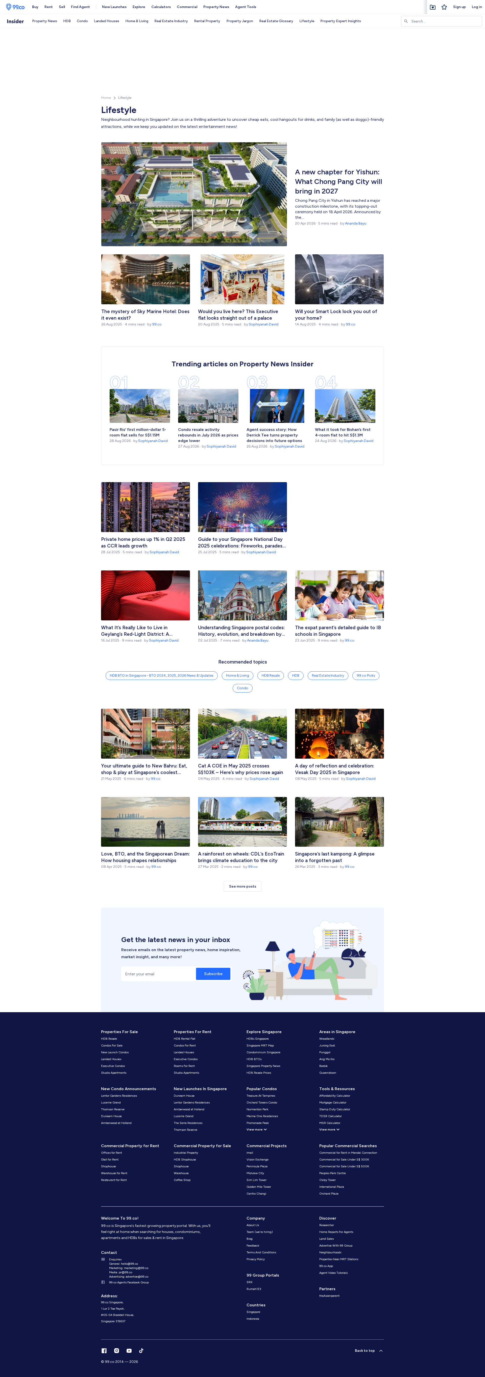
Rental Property (207, 21)
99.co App (326, 1266)
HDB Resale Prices (259, 1073)
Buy (35, 7)
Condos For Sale (112, 1045)
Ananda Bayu (355, 223)
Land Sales (326, 1239)
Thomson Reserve (113, 1109)
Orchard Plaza (328, 1193)
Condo (82, 21)
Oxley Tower (327, 1180)
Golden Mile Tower (259, 1187)
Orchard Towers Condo (262, 1102)
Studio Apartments (113, 1073)
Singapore (253, 1312)
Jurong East (327, 1045)
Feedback (253, 1245)
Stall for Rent (109, 1159)
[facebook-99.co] (104, 1351)
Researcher (326, 1225)
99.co (157, 324)
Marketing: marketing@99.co (128, 1268)
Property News (216, 7)
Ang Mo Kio (326, 1059)
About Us (253, 1225)
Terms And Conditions (261, 1252)
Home (106, 98)
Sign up (459, 7)
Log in (477, 7)
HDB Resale (271, 675)
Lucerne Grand (111, 1102)
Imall (250, 1152)
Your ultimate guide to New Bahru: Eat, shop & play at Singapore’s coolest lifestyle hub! (144, 769)
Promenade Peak (258, 1123)
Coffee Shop (182, 1180)
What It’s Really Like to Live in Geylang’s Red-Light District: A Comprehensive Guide (135, 631)
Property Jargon (239, 21)
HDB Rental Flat (184, 1038)
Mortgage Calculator (332, 1102)
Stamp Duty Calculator (334, 1109)
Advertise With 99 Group (335, 1245)
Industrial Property (186, 1152)
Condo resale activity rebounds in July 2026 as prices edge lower (208, 435)
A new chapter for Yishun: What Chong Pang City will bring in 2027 (338, 181)
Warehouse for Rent (114, 1173)
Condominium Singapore (263, 1052)
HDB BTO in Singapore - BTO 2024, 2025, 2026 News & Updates (161, 675)
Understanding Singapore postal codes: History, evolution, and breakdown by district (241, 631)
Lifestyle (306, 21)
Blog (250, 1239)
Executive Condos (113, 1066)
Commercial (187, 7)
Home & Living (136, 21)
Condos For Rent (185, 1045)
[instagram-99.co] (116, 1351)
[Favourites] (433, 7)
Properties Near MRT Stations (338, 1259)
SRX (249, 1282)
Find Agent (80, 7)
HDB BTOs (254, 1059)
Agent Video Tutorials (333, 1273)
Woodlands (326, 1038)
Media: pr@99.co (120, 1272)
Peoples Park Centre (332, 1173)
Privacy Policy (256, 1259)
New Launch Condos (115, 1052)
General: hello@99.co (123, 1263)
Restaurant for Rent (114, 1180)
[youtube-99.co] (129, 1351)
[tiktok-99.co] (141, 1351)
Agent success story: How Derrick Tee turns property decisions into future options (275, 435)
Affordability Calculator (334, 1095)
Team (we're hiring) (260, 1232)
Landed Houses (106, 21)
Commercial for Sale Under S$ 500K (344, 1166)
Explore (139, 7)
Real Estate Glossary (276, 21)
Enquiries (115, 1259)
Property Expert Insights (340, 21)
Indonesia (253, 1318)
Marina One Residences (262, 1116)
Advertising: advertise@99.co (128, 1276)
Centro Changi (256, 1193)
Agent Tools (245, 7)
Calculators (161, 7)
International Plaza (331, 1187)
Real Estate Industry (171, 21)
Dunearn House (111, 1116)
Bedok (323, 1066)
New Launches (114, 7)
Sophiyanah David (263, 324)
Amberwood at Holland (116, 1123)
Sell (62, 7)
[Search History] (444, 7)
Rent (48, 7)
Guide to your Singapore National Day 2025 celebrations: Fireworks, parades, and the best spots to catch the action (241, 542)
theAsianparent (329, 1296)
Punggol (324, 1052)
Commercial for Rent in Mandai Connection (348, 1152)
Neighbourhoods (330, 1252)
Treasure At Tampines (261, 1095)
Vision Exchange (258, 1159)
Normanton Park (257, 1109)
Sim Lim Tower (256, 1180)
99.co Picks (366, 675)
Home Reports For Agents (336, 1232)
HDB (67, 21)
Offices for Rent (111, 1152)
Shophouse (108, 1166)
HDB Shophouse (185, 1159)
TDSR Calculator (330, 1116)
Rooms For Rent (184, 1066)
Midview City (255, 1173)
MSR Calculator (329, 1123)
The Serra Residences (188, 1123)
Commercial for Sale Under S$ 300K (344, 1159)
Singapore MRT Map (260, 1045)
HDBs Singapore (258, 1038)
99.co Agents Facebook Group (129, 1282)
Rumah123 (254, 1289)
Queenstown (327, 1073)
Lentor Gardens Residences (119, 1095)
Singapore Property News (263, 1066)
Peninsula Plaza (257, 1166)
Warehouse (181, 1173)
